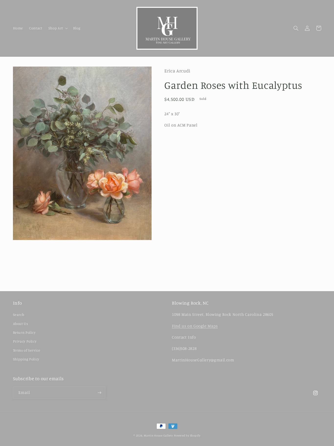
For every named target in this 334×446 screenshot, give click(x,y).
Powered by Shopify (187, 435)
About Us (20, 323)
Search (18, 314)
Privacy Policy (25, 341)
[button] (57, 28)
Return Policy (24, 332)
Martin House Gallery (158, 435)
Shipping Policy (26, 359)
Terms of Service (26, 350)
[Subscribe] (99, 393)
